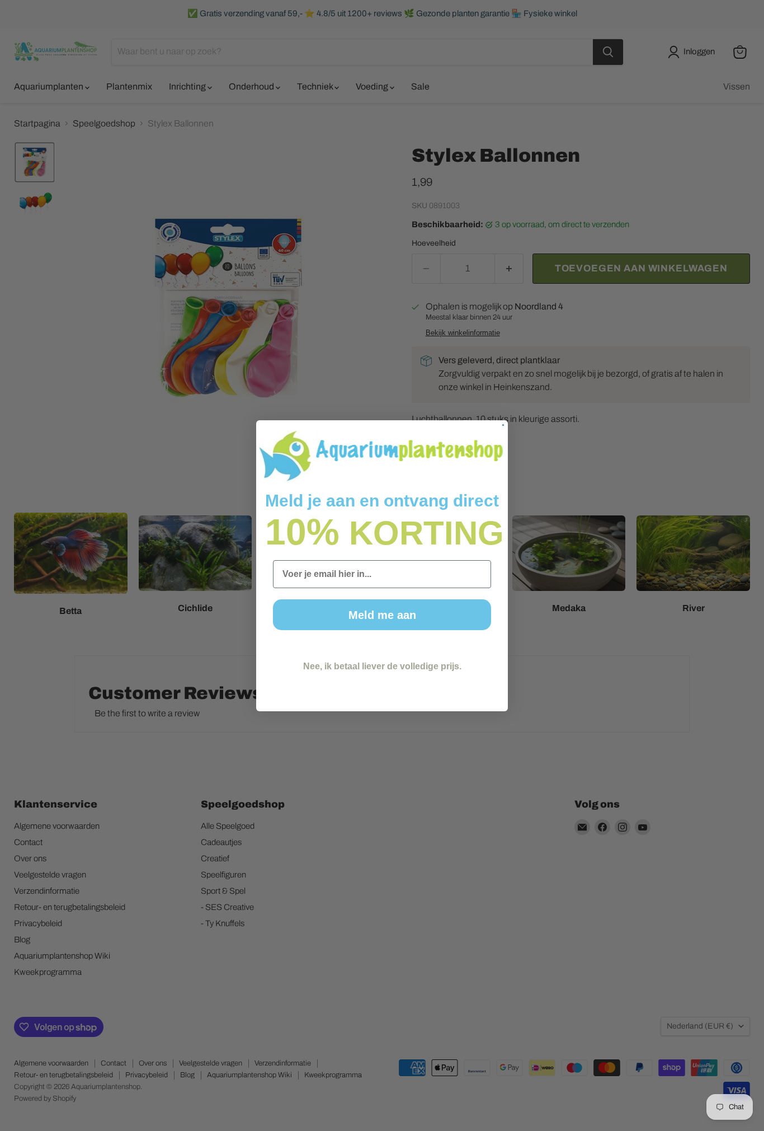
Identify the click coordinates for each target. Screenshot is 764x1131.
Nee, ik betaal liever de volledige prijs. (382, 666)
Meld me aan (382, 615)
